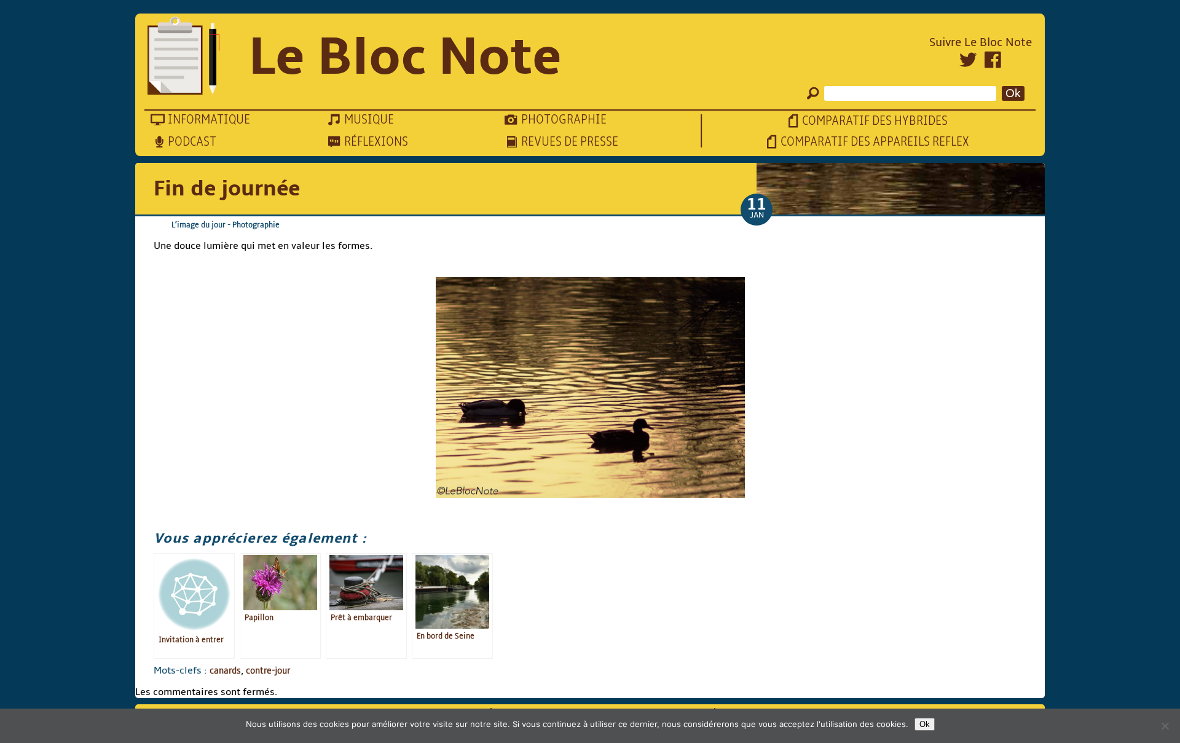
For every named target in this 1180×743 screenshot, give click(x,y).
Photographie (256, 224)
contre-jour (268, 670)
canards (225, 670)
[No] (1164, 726)
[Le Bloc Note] (183, 57)
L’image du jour (198, 224)
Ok (924, 724)
